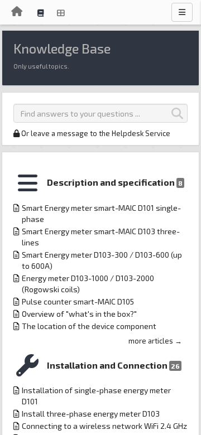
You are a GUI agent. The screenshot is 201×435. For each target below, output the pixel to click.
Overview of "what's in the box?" (79, 313)
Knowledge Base (62, 48)
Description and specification (115, 182)
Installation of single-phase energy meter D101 (96, 395)
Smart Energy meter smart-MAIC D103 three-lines (101, 236)
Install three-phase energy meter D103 (91, 413)
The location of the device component (89, 326)
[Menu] (182, 12)
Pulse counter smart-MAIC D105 (78, 301)
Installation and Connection (113, 365)
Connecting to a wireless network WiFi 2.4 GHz (104, 426)
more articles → (155, 340)
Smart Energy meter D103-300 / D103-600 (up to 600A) (102, 260)
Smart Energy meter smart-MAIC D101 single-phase (101, 213)
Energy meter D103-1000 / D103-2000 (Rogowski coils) (88, 283)
